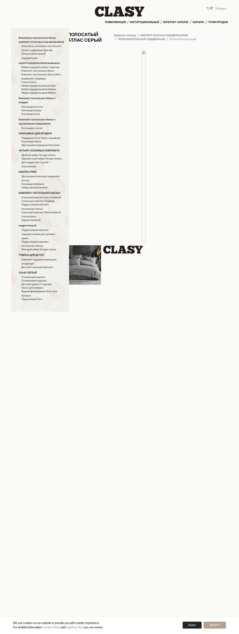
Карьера (198, 22)
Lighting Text (74, 627)
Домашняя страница (125, 35)
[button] (215, 147)
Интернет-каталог (176, 22)
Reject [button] (192, 625)
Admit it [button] (215, 625)
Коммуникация (115, 22)
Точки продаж (218, 22)
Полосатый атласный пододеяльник (141, 39)
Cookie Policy (51, 627)
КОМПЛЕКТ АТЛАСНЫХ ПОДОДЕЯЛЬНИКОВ (164, 35)
